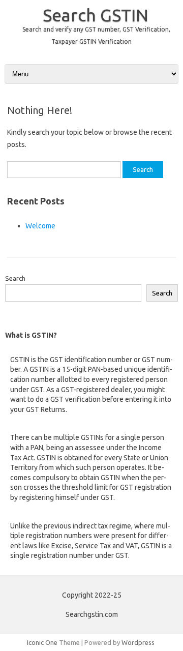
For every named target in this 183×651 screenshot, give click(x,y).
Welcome (40, 226)
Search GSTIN (95, 14)
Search (15, 278)
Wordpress (138, 642)
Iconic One (42, 642)
